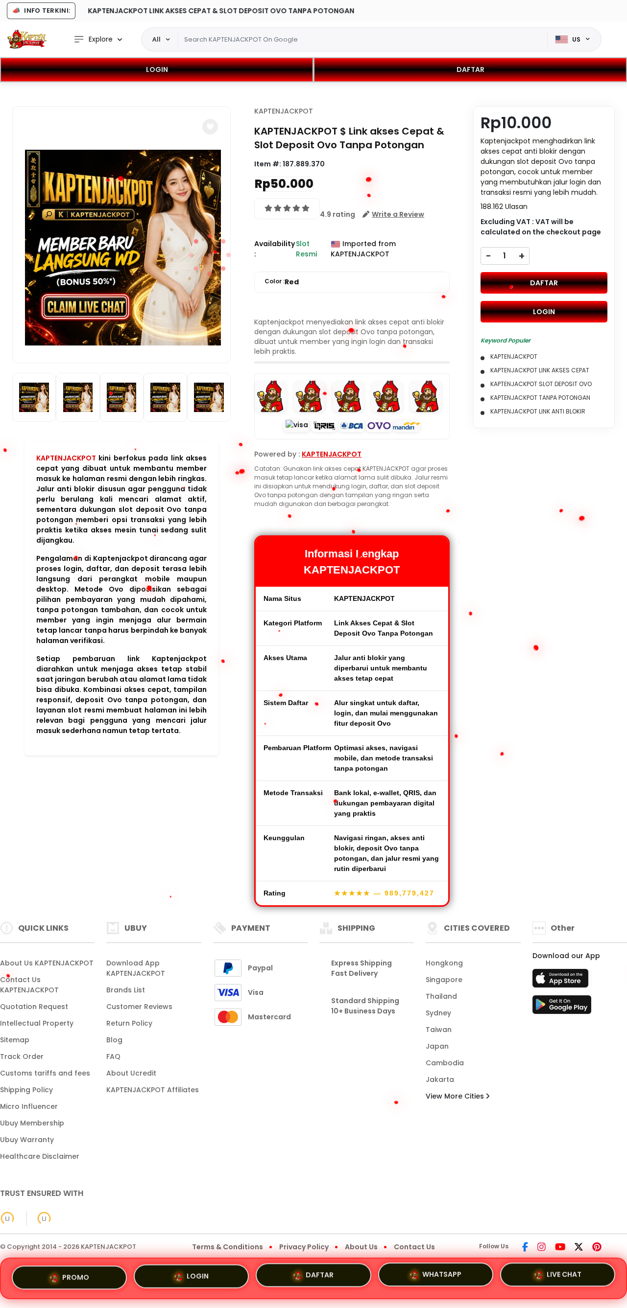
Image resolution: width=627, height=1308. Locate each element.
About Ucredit (131, 1073)
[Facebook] (525, 1248)
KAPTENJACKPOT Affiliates (152, 1090)
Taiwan (439, 1029)
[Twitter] (579, 1248)
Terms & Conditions (227, 1247)
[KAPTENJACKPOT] (27, 39)
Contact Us (414, 1247)
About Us (361, 1247)
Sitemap (14, 1040)
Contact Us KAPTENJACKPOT (29, 985)
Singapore (444, 980)
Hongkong (444, 963)
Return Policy (129, 1023)
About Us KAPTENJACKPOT (47, 963)
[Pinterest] (596, 1248)
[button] (210, 127)
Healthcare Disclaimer (39, 1156)
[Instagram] (541, 1248)
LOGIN (157, 69)
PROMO (75, 1277)
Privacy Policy (304, 1247)
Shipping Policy (26, 1090)
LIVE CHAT (564, 1277)
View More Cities (456, 1096)
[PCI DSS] (7, 1218)
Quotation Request (34, 1006)
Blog (114, 1040)
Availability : (274, 249)
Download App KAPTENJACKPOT (135, 968)
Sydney (438, 1013)
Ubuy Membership (32, 1123)
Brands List (125, 990)
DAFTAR (470, 69)
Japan (437, 1046)
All (156, 39)
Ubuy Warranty (27, 1140)
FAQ (113, 1056)
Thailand (441, 996)
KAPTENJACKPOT (66, 458)
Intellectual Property (36, 1023)
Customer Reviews (139, 1006)
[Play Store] (561, 1007)
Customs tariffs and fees (45, 1073)
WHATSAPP (441, 1278)
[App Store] (561, 981)
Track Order (22, 1056)
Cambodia (445, 1063)
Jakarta (440, 1079)
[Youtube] (560, 1248)
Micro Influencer (29, 1106)
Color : (282, 282)
